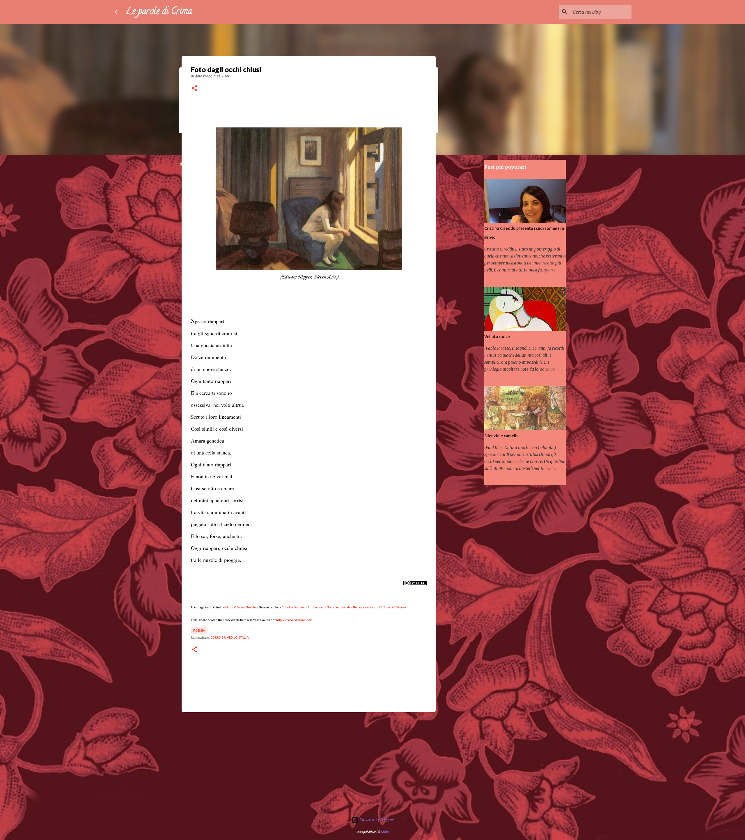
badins (385, 832)
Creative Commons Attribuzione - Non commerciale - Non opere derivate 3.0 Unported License (344, 607)
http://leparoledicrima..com (294, 619)
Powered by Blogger (376, 820)
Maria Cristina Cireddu (240, 607)
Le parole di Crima (158, 12)
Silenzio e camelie (501, 436)
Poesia (199, 630)
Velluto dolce (497, 336)
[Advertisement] (308, 761)
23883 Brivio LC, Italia (230, 637)
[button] (194, 89)
